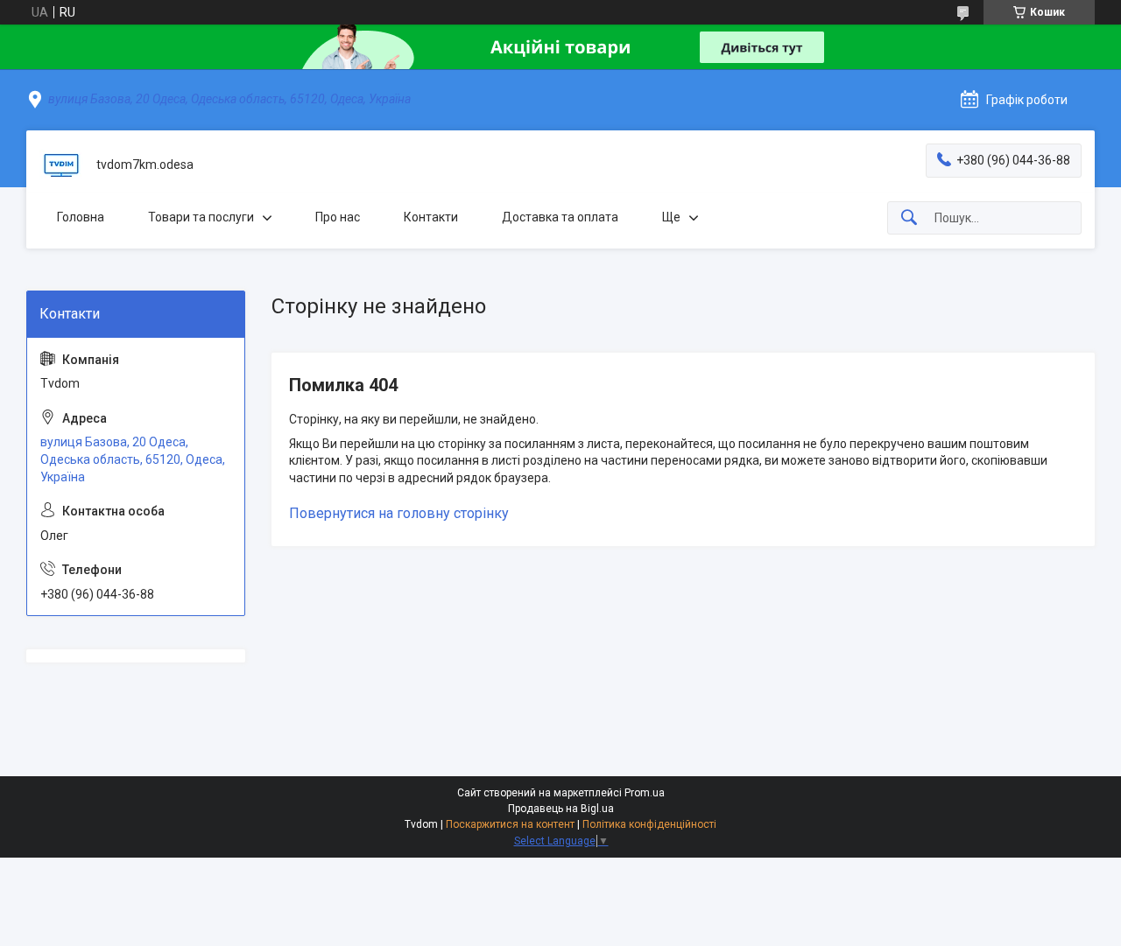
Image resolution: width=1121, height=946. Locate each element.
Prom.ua (644, 793)
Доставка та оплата (560, 217)
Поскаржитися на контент (510, 824)
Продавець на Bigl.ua (561, 808)
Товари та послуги (201, 217)
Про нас (337, 217)
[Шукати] (909, 218)
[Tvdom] (61, 165)
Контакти (431, 217)
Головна (80, 217)
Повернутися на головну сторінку (399, 513)
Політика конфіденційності (649, 824)
